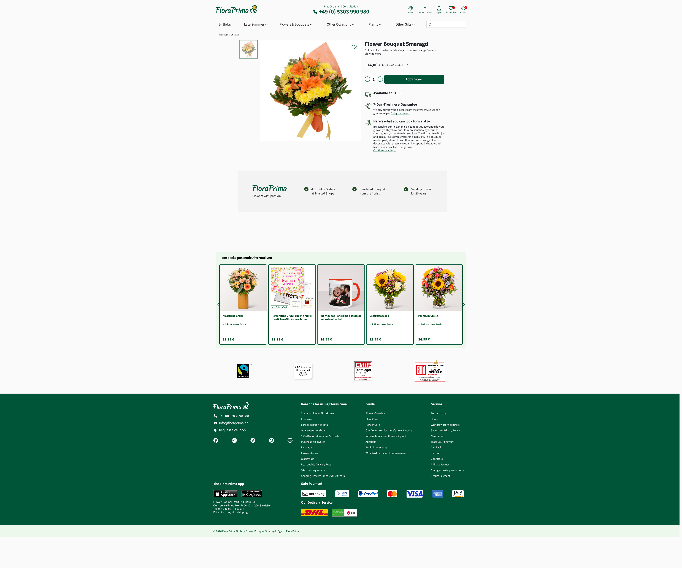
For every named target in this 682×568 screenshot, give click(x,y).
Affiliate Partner (440, 464)
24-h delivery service (313, 470)
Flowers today (309, 453)
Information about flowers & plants (386, 436)
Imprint (435, 453)
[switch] (303, 374)
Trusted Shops (324, 193)
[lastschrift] (342, 493)
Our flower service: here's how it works (389, 430)
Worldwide (307, 459)
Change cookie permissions (447, 470)
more (378, 54)
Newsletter (437, 436)
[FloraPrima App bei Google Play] (252, 493)
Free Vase (306, 419)
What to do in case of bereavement (386, 453)
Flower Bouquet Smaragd (227, 34)
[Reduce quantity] (367, 79)
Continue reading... (384, 150)
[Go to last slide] (219, 304)
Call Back (436, 447)
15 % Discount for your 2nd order (320, 436)
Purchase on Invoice (313, 442)
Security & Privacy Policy (445, 430)
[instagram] (234, 441)
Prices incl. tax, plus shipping (230, 512)
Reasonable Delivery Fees (316, 464)
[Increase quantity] (380, 79)
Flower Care (373, 425)
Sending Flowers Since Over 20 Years (323, 476)
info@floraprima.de (233, 423)
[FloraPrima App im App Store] (225, 493)
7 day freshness (400, 113)
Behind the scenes (376, 447)
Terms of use (438, 413)
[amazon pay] (458, 493)
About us (371, 442)
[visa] (415, 494)
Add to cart (414, 79)
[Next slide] (463, 304)
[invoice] (313, 493)
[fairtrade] (244, 371)
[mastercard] (392, 493)
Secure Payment (440, 476)
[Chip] (363, 370)
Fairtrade (306, 447)
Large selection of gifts (314, 425)
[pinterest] (271, 441)
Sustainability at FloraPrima (317, 413)
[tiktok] (252, 441)
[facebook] (215, 441)
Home (434, 419)
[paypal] (368, 493)
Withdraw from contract (445, 425)
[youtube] (290, 441)
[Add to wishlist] (357, 44)
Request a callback (233, 430)
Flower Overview (376, 413)
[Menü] (310, 365)
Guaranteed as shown (314, 430)
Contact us (437, 459)
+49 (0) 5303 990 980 (344, 11)
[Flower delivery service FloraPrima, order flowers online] (236, 14)
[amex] (437, 494)
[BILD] (429, 371)
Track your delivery (442, 442)
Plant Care (372, 419)
